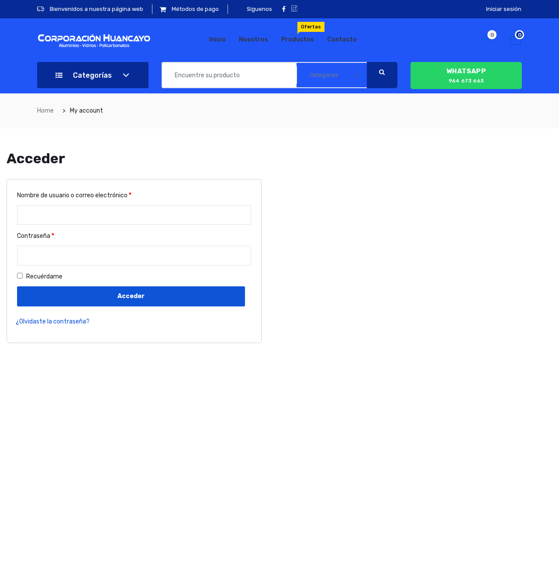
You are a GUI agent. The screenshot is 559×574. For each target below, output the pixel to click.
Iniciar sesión (503, 9)
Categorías (91, 75)
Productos (301, 33)
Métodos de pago (194, 9)
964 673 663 (466, 75)
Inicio (217, 39)
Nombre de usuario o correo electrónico (74, 195)
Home (45, 110)
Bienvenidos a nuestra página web (95, 9)
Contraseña (35, 236)
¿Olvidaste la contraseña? (53, 321)
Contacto (342, 39)
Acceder (131, 296)
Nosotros (253, 39)
